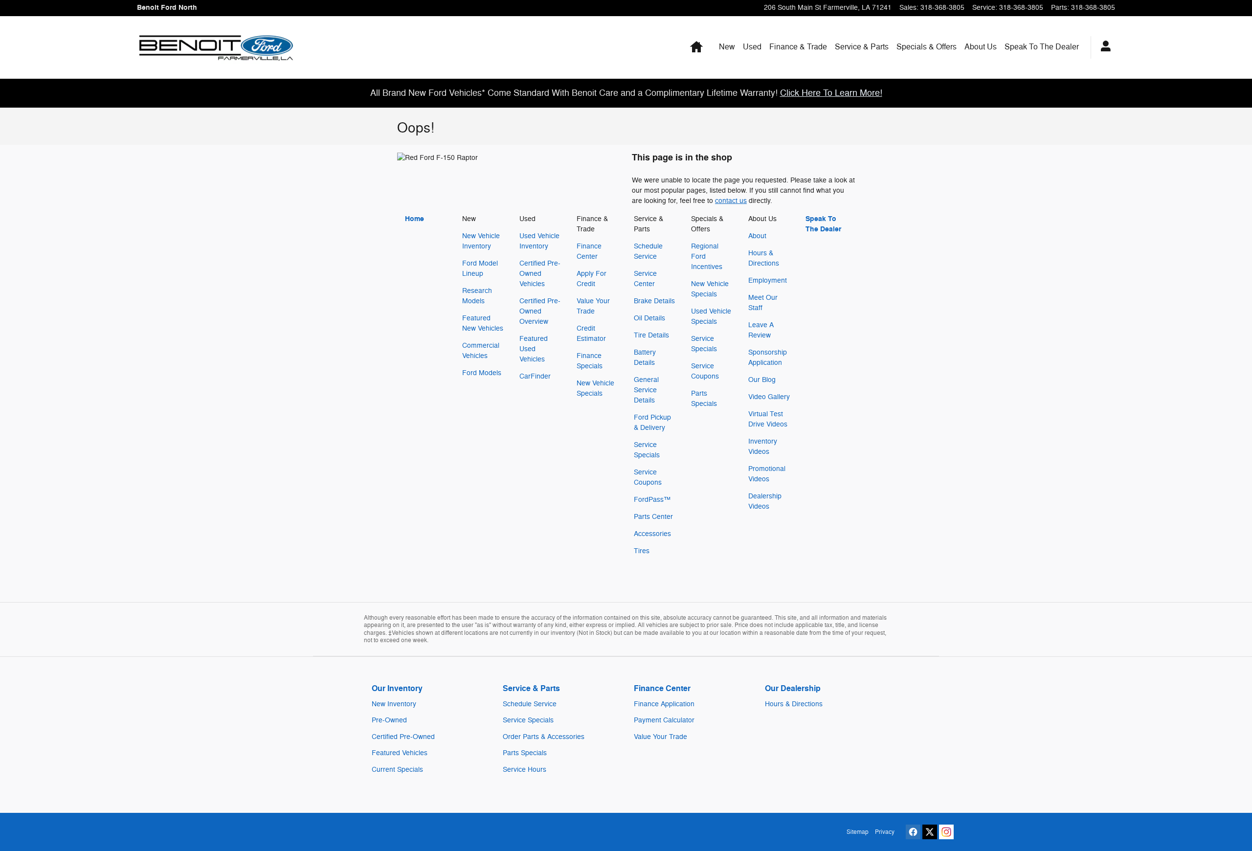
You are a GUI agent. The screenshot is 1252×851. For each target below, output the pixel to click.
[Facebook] (913, 832)
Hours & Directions (794, 704)
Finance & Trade (798, 47)
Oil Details (649, 318)
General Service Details (646, 390)
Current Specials (397, 769)
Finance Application (664, 704)
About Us (980, 47)
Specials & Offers (926, 47)
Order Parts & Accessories (543, 737)
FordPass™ (652, 499)
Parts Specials (525, 753)
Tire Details (651, 335)
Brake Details (654, 301)
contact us (731, 201)
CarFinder (535, 376)
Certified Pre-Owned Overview (539, 311)
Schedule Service (530, 704)
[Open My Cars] (1103, 47)
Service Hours (524, 769)
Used (752, 47)
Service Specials (528, 720)
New (727, 47)
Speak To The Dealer (1042, 47)
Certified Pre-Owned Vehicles (539, 273)
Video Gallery (769, 397)
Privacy (884, 832)
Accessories (652, 534)
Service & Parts (862, 47)
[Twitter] (929, 832)
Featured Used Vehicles (533, 349)
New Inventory (394, 704)
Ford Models (481, 373)
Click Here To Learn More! (831, 93)
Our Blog (762, 380)
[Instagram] (946, 832)
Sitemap (858, 832)
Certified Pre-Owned (403, 737)
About (757, 236)
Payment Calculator (664, 720)
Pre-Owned (389, 720)
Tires (641, 551)
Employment (767, 280)
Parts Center (653, 517)
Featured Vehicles (399, 753)
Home (414, 219)
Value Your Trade (660, 737)
